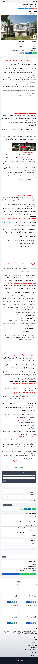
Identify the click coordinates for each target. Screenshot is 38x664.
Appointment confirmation (8, 504)
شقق (21, 8)
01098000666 (33, 642)
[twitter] (35, 635)
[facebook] (36, 635)
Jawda (21, 660)
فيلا (19, 8)
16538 (34, 641)
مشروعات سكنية (34, 8)
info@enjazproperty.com (31, 645)
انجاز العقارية (14, 658)
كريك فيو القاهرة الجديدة (12, 595)
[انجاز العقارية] (21, 1)
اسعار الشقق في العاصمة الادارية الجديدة (30, 649)
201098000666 (33, 644)
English (4, 1)
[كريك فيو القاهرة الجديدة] (9, 589)
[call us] (35, 602)
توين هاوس (25, 8)
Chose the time (32, 500)
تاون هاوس (29, 8)
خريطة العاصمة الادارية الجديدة (32, 652)
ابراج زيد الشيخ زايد (34, 655)
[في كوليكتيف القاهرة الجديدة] (28, 610)
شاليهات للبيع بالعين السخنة (32, 653)
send (4, 480)
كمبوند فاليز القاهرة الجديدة (31, 595)
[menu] (2, 1)
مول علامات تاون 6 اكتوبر (31, 428)
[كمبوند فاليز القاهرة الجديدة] (28, 589)
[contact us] (33, 602)
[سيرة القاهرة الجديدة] (9, 610)
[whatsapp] (32, 602)
